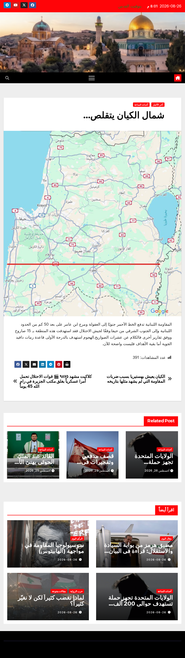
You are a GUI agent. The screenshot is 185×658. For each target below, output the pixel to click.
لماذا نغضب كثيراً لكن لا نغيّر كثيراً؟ (51, 600)
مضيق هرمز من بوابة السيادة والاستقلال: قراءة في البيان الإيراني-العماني (138, 550)
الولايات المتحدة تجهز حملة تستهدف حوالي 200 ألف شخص (140, 603)
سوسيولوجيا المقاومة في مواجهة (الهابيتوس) (54, 547)
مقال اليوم (166, 538)
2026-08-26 (156, 559)
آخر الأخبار (158, 104)
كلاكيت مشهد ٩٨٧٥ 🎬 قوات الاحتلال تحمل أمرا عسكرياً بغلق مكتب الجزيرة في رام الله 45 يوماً (56, 381)
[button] (7, 78)
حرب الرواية (76, 591)
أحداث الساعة (141, 104)
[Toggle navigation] (92, 78)
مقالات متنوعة (59, 591)
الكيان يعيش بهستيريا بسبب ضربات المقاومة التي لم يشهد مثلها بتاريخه (136, 379)
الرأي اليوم (77, 538)
